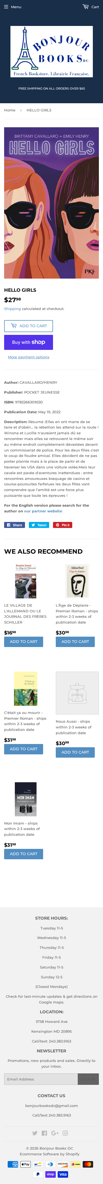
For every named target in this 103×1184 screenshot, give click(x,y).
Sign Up (88, 1079)
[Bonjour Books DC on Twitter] (35, 1134)
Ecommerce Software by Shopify (49, 1154)
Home (9, 110)
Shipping (12, 308)
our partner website (43, 511)
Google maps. (51, 1002)
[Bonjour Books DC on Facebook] (44, 1134)
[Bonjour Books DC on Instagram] (65, 1134)
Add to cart (23, 641)
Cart (94, 7)
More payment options (28, 357)
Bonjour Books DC (56, 1148)
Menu (16, 7)
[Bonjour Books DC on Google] (55, 1134)
